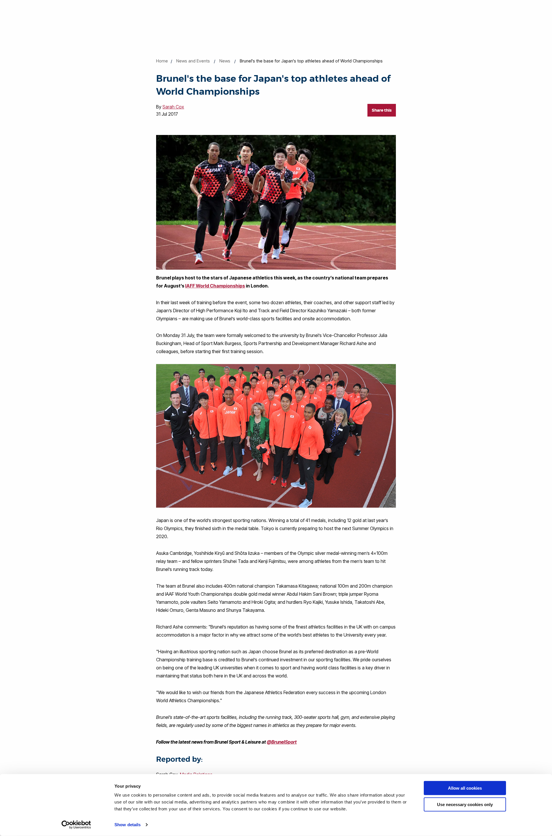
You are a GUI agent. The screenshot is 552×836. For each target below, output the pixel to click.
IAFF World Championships (215, 286)
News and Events (193, 61)
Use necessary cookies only (465, 804)
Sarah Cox (173, 107)
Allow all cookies (465, 788)
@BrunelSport (282, 742)
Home (162, 61)
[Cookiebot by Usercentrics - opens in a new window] (76, 824)
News (224, 61)
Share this (382, 110)
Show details (127, 824)
